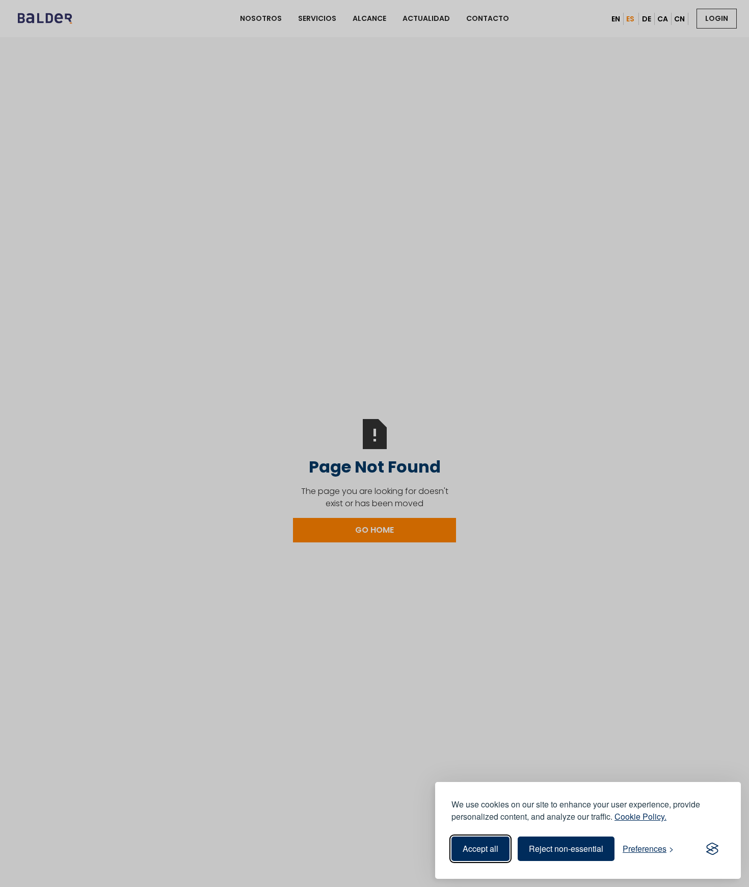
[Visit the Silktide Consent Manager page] (712, 849)
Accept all (480, 848)
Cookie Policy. (640, 816)
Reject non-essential (566, 848)
